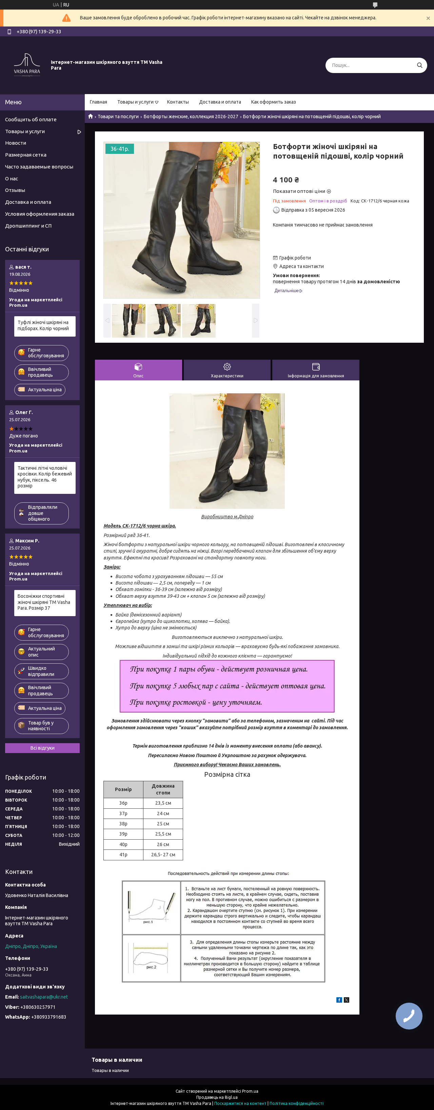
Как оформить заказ (273, 102)
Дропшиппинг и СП (28, 226)
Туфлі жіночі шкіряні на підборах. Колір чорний (43, 325)
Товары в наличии (110, 1070)
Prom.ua (250, 1091)
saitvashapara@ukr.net (44, 997)
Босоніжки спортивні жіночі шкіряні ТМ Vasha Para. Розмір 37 (44, 602)
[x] (346, 1001)
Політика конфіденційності (296, 1103)
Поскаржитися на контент (240, 1103)
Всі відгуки (43, 748)
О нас (11, 178)
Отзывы (15, 190)
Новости (15, 143)
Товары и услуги (135, 102)
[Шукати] (419, 65)
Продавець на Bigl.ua (217, 1097)
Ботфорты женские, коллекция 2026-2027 (191, 116)
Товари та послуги (118, 116)
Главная (98, 102)
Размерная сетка (25, 155)
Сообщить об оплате (31, 119)
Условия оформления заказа (39, 214)
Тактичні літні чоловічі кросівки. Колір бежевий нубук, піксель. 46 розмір (45, 477)
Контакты (178, 102)
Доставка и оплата (220, 102)
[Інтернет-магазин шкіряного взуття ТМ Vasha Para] (27, 65)
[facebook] (339, 1001)
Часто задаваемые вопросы (39, 166)
